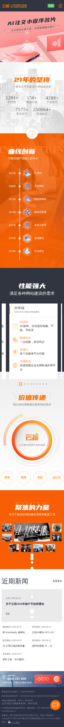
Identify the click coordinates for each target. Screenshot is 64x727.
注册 (51, 6)
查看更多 (57, 581)
